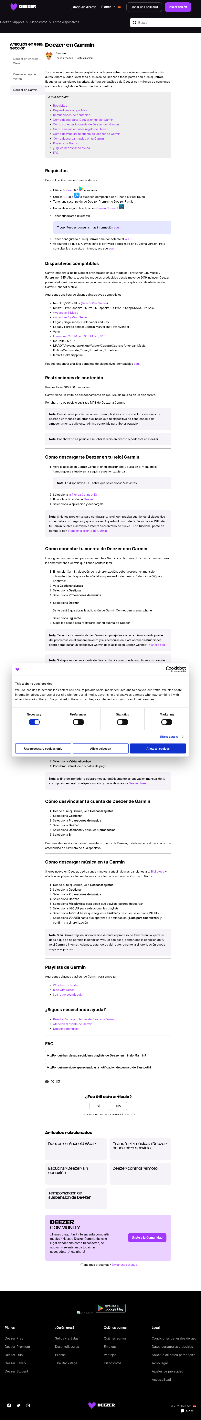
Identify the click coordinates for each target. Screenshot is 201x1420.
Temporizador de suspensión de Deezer (69, 1195)
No (118, 1106)
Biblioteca (157, 871)
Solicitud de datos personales (173, 1355)
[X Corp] (52, 1081)
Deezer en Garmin (25, 90)
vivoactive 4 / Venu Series (70, 317)
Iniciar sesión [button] (178, 7)
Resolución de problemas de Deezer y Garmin (84, 1019)
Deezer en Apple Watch (24, 76)
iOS (65, 197)
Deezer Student (16, 1371)
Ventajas (110, 1355)
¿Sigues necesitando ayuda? (72, 148)
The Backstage (66, 1363)
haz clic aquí (157, 645)
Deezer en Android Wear (25, 61)
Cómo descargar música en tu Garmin (78, 138)
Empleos (110, 1347)
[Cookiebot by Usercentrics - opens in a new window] (169, 669)
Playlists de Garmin (66, 143)
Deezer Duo (14, 1355)
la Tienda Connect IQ (83, 494)
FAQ (55, 152)
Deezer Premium (17, 1347)
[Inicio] (23, 7)
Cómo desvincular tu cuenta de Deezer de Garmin (86, 134)
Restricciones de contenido (71, 115)
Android (68, 190)
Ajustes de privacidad (167, 1371)
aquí (116, 227)
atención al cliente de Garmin (87, 531)
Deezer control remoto (135, 1168)
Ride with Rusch (64, 990)
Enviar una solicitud (124, 1264)
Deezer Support (12, 22)
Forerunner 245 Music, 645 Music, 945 (79, 336)
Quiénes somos (115, 1338)
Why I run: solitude (65, 985)
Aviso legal (160, 1363)
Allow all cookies (158, 748)
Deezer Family (15, 1363)
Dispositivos (38, 22)
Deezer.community (66, 1029)
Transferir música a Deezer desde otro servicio (140, 1146)
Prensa (60, 1355)
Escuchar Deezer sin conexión (68, 1171)
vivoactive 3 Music (65, 312)
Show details (169, 736)
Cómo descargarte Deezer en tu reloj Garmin (83, 120)
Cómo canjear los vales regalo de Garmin (80, 129)
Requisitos (60, 105)
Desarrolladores (67, 1347)
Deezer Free (137, 783)
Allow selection (100, 748)
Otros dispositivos (66, 22)
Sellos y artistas (66, 1338)
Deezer (89, 499)
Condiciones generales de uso (174, 1338)
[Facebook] (47, 1081)
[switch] (78, 722)
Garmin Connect (107, 208)
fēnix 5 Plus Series (94, 303)
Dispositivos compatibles (70, 110)
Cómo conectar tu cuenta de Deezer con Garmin (86, 124)
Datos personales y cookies (172, 1347)
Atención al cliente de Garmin (72, 1024)
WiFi (128, 239)
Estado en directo (83, 7)
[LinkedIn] (58, 1081)
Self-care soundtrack (67, 994)
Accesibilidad (161, 1380)
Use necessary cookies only (43, 748)
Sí (98, 1106)
